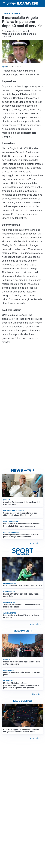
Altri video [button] (36, 694)
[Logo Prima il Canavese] (22, 3)
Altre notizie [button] (35, 543)
